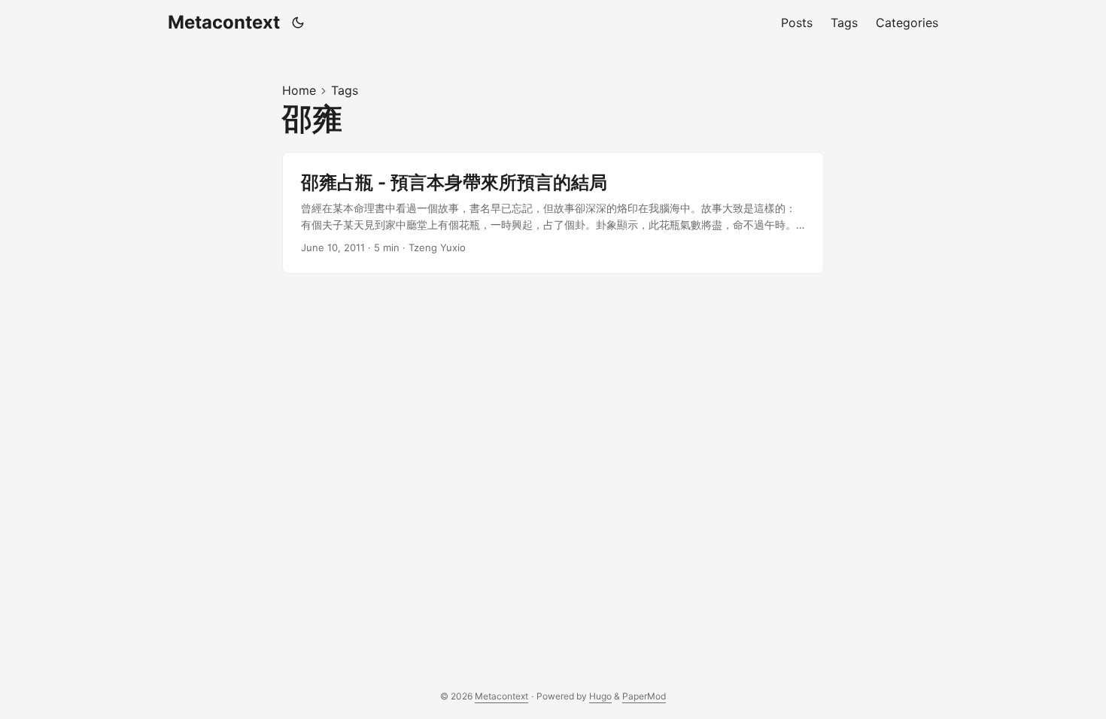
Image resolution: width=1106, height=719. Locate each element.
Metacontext (224, 22)
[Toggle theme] (298, 22)
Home (299, 90)
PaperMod (644, 696)
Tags (344, 90)
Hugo (600, 696)
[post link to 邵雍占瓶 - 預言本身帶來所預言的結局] (553, 213)
